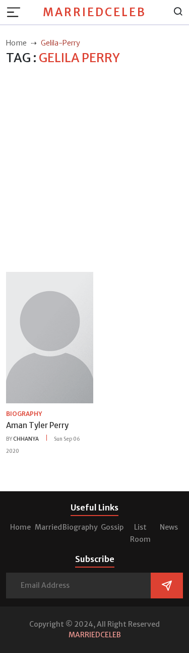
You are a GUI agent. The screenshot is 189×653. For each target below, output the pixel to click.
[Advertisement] (94, 169)
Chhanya (26, 439)
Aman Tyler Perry (37, 425)
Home (20, 527)
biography (24, 413)
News (169, 527)
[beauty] (49, 337)
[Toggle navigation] (16, 12)
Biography (80, 527)
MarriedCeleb (94, 12)
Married (48, 527)
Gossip (112, 527)
